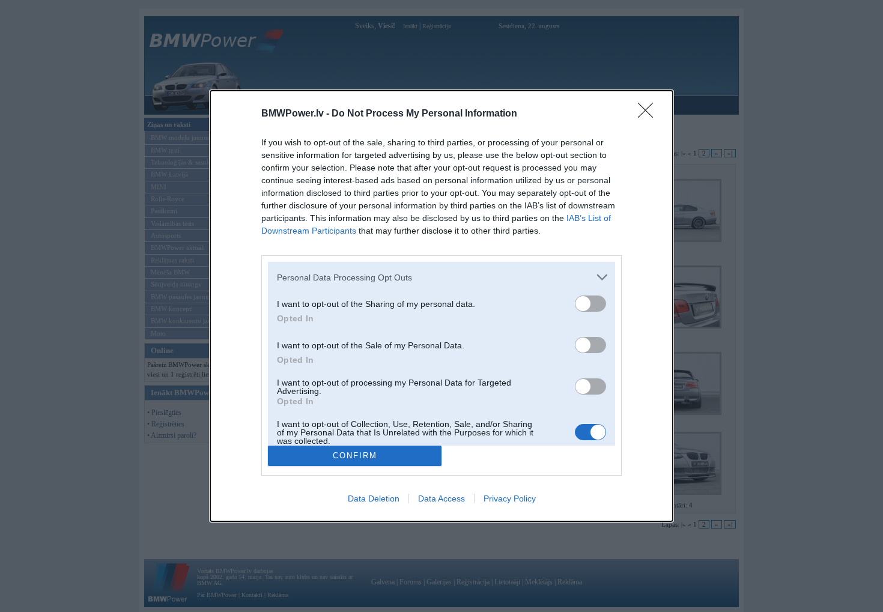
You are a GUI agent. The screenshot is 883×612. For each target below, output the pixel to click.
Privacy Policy (510, 498)
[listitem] (441, 277)
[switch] (590, 303)
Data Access (441, 498)
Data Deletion (373, 498)
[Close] (649, 114)
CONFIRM (355, 455)
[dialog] (441, 306)
